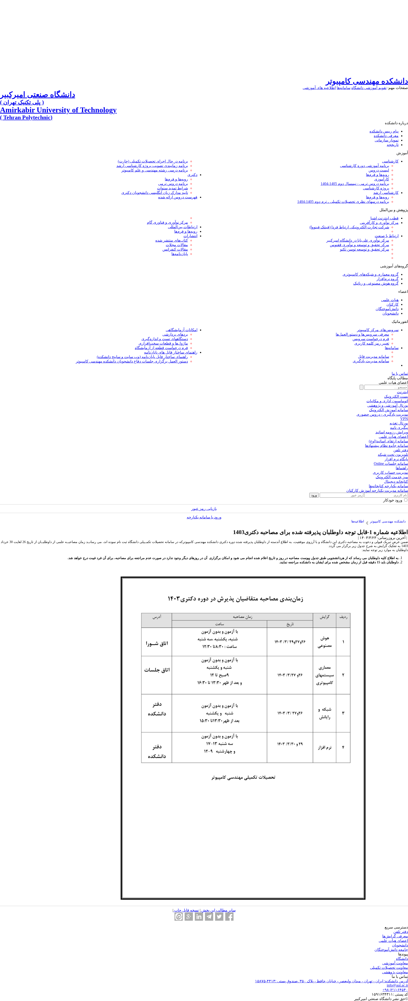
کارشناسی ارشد (386, 193)
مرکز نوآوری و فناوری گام (167, 222)
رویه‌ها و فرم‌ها (377, 175)
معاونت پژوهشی (395, 972)
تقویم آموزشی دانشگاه (369, 88)
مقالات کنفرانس (175, 249)
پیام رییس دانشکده (384, 131)
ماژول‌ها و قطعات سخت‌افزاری (163, 343)
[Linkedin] (199, 916)
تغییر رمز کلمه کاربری (371, 343)
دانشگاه (402, 959)
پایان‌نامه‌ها (179, 254)
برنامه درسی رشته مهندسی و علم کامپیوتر (154, 170)
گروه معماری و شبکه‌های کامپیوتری (371, 274)
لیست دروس (379, 170)
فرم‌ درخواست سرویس (371, 339)
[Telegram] (209, 916)
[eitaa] (178, 916)
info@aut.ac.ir (397, 985)
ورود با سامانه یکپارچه (204, 517)
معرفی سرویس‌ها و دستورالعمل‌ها (362, 334)
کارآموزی (381, 179)
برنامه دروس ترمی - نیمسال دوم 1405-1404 (355, 184)
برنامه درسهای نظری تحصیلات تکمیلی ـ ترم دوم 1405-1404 (343, 202)
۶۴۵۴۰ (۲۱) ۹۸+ (395, 990)
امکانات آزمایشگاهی (181, 330)
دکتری (192, 175)
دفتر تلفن (400, 932)
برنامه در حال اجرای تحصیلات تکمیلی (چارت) (153, 161)
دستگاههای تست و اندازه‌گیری (164, 339)
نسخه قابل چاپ (186, 910)
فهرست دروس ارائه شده (177, 197)
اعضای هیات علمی (393, 941)
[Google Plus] (189, 916)
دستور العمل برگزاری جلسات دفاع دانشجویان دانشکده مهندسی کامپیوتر (132, 361)
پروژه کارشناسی (376, 188)
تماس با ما (400, 374)
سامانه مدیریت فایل (373, 357)
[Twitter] (219, 916)
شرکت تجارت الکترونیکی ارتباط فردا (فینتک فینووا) (349, 227)
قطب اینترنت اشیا (384, 218)
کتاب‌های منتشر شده (171, 240)
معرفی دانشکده (386, 136)
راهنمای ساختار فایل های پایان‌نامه (170, 352)
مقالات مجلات (177, 245)
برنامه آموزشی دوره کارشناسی (364, 166)
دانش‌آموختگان (387, 309)
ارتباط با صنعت (387, 236)
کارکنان (393, 304)
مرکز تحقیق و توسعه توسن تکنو (364, 249)
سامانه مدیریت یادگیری (371, 361)
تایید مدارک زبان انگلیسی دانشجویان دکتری (154, 193)
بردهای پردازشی (175, 334)
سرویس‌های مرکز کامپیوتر (378, 330)
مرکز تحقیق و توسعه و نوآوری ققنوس (359, 245)
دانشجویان (390, 313)
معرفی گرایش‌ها (395, 936)
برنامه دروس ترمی (173, 184)
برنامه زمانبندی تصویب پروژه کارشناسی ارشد (152, 166)
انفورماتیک (400, 322)
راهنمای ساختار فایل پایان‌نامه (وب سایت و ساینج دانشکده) (142, 357)
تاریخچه (393, 145)
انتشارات (190, 236)
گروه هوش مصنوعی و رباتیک (376, 283)
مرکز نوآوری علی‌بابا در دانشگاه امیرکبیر (357, 240)
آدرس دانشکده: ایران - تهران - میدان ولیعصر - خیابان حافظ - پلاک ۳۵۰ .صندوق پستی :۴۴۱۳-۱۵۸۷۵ (331, 981)
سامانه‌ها (343, 88)
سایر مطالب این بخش (218, 910)
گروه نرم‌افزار (388, 279)
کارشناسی (390, 161)
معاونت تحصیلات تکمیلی (389, 968)
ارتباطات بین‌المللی (182, 227)
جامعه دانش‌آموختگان (391, 950)
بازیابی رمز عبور (204, 509)
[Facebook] (229, 916)
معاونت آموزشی (395, 963)
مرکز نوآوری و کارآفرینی (379, 223)
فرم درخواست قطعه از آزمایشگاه (161, 348)
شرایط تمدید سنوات (172, 188)
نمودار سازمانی (387, 140)
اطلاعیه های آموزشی (319, 88)
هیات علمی (390, 300)
